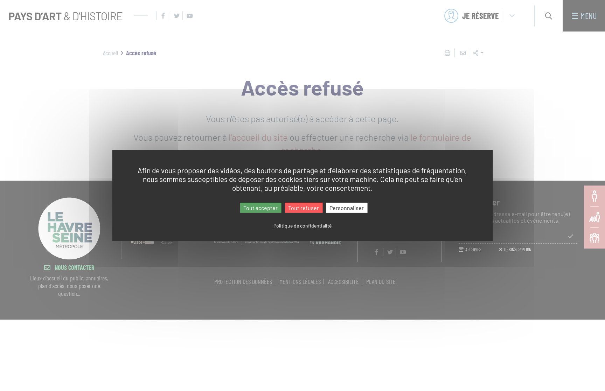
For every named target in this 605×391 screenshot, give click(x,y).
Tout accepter (260, 207)
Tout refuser (303, 207)
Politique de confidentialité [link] (302, 226)
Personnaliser (346, 207)
